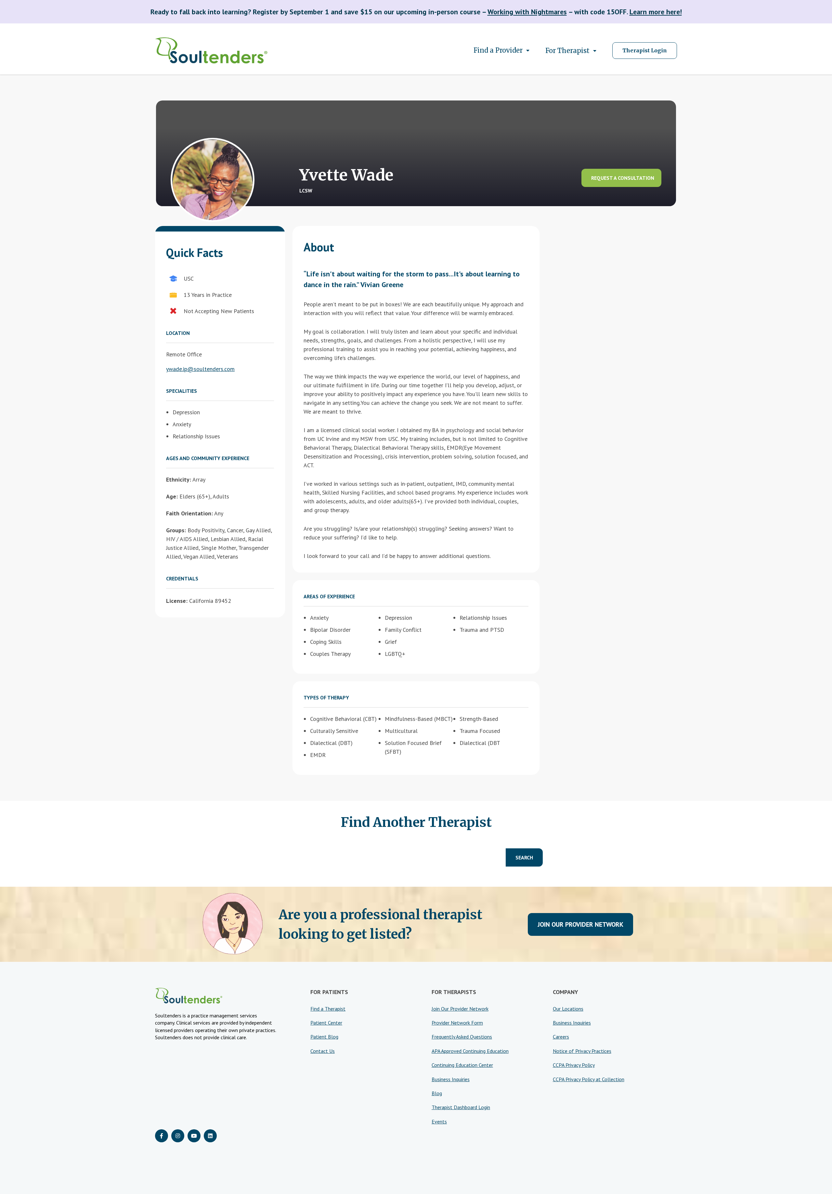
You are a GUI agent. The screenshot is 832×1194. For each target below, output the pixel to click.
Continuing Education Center (462, 1065)
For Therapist (567, 50)
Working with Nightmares (527, 11)
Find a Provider (498, 50)
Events (439, 1121)
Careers (561, 1036)
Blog (437, 1093)
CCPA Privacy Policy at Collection (588, 1079)
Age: (172, 496)
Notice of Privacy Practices (582, 1051)
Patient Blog (324, 1036)
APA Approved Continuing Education (470, 1051)
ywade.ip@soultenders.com (200, 369)
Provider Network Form (457, 1022)
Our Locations (568, 1008)
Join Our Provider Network (580, 924)
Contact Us (322, 1051)
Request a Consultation (622, 178)
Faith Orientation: (189, 513)
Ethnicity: (178, 479)
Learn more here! (656, 11)
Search (524, 857)
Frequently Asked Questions (462, 1036)
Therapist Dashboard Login (461, 1107)
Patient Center (326, 1022)
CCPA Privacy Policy (574, 1065)
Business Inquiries (451, 1079)
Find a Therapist (327, 1008)
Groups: (176, 530)
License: (177, 600)
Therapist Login (644, 50)
